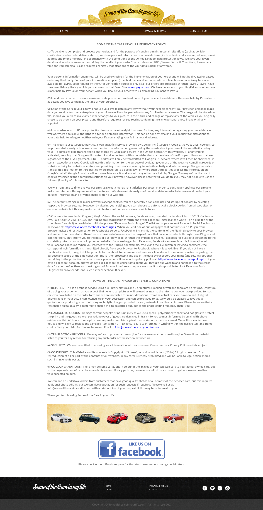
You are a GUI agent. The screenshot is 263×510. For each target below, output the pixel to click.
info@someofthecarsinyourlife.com (137, 327)
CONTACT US (199, 31)
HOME (64, 31)
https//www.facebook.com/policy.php (182, 259)
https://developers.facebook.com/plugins (90, 227)
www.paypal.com (139, 87)
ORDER (109, 31)
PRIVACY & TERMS (154, 31)
